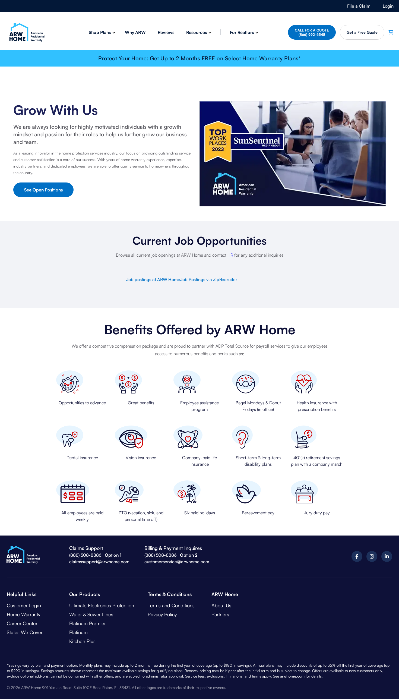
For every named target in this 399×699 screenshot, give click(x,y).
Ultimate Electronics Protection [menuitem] (101, 605)
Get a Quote (362, 32)
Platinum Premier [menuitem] (87, 623)
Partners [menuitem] (220, 614)
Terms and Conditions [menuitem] (171, 605)
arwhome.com (292, 676)
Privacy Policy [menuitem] (162, 614)
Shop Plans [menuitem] (100, 32)
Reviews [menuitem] (166, 32)
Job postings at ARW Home (153, 279)
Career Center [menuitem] (22, 623)
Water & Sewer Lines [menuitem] (91, 614)
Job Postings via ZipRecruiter (208, 279)
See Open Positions (43, 190)
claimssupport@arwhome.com (99, 561)
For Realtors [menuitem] (242, 32)
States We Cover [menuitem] (25, 632)
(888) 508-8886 (85, 555)
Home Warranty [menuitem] (23, 614)
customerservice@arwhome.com (176, 561)
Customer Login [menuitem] (24, 605)
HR (230, 255)
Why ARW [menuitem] (135, 32)
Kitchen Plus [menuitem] (82, 641)
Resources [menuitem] (196, 32)
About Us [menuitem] (221, 605)
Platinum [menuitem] (78, 632)
